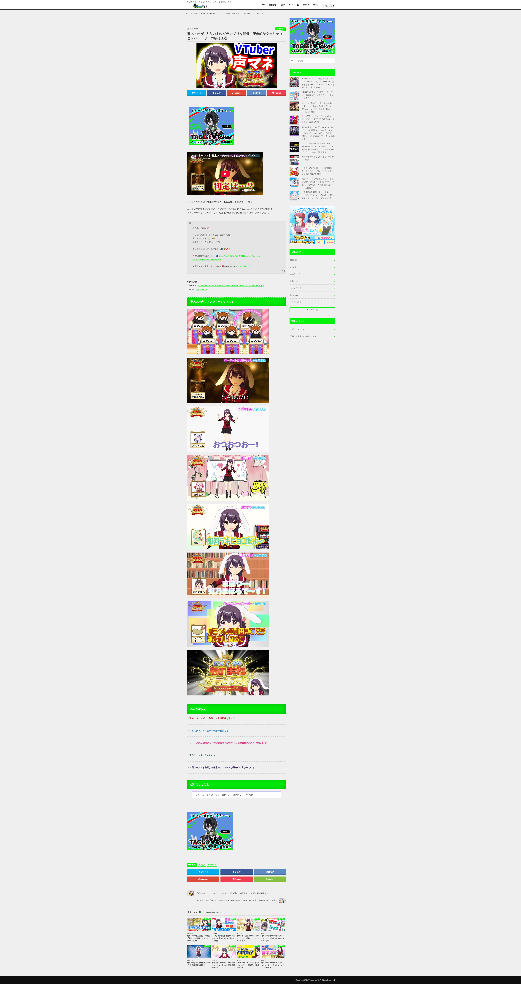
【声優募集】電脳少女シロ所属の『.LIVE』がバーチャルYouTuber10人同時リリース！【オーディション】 (318, 195)
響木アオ (193, 865)
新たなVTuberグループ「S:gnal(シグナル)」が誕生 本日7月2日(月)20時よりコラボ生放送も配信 (318, 119)
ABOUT (316, 5)
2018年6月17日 (243, 266)
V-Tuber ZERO (314, 980)
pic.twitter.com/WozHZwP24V (207, 259)
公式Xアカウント (297, 329)
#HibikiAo (245, 256)
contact (306, 5)
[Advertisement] (261, 126)
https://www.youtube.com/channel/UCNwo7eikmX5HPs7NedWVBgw (231, 285)
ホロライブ (295, 274)
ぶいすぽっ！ (295, 288)
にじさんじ (295, 281)
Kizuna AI (294, 295)
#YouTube (255, 256)
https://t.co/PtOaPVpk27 (229, 256)
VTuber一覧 (294, 5)
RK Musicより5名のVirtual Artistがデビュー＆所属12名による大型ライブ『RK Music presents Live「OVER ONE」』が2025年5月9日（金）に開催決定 (318, 133)
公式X (282, 5)
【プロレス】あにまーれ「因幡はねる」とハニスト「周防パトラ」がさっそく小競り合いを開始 (318, 171)
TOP (263, 5)
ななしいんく (295, 302)
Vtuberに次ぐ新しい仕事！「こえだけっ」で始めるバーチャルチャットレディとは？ (318, 95)
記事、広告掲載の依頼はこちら (303, 336)
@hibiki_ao (201, 289)
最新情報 (272, 5)
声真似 (203, 865)
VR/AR (293, 267)
